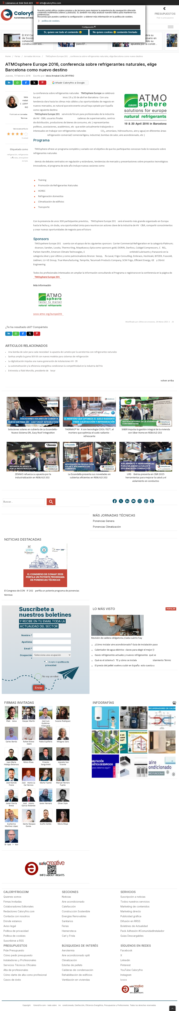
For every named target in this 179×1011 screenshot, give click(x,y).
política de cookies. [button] (51, 21)
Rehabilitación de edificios (77, 974)
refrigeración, (12, 155)
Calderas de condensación (77, 969)
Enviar (38, 687)
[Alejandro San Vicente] (63, 755)
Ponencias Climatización (107, 526)
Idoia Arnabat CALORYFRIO (60, 75)
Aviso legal (9, 926)
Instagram (125, 974)
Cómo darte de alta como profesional (25, 974)
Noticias (66, 896)
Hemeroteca (69, 930)
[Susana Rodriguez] (63, 714)
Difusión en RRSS (130, 921)
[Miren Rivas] (28, 755)
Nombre (26, 635)
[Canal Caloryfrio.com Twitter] (121, 501)
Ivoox (123, 979)
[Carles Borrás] (11, 734)
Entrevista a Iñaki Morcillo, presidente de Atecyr (31, 370)
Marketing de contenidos (134, 906)
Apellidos (27, 642)
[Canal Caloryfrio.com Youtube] (134, 501)
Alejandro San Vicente (63, 763)
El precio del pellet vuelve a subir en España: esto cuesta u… (125, 665)
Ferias (17, 56)
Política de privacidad (15, 930)
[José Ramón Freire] (11, 775)
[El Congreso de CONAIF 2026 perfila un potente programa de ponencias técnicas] (45, 565)
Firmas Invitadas (12, 901)
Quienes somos (12, 896)
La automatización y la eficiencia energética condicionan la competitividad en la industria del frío (55, 366)
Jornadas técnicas (32, 56)
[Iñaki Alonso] (11, 714)
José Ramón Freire (11, 784)
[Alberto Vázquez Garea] (28, 816)
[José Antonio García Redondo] (28, 796)
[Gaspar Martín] (28, 714)
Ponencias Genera (103, 520)
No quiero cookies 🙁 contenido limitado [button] (115, 32)
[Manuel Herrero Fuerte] (63, 775)
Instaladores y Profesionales (19, 960)
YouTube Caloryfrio (131, 969)
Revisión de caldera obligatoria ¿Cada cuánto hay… (117, 638)
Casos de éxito (12, 979)
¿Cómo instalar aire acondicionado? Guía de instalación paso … (127, 644)
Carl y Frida (68, 935)
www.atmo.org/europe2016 (48, 314)
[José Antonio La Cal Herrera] (28, 775)
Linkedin (125, 960)
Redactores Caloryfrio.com (18, 911)
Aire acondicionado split (76, 955)
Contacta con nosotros (16, 916)
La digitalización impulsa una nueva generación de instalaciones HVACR (43, 361)
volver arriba (167, 380)
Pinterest (125, 965)
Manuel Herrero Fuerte (63, 784)
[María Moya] (63, 816)
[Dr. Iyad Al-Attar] (11, 837)
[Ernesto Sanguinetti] (45, 755)
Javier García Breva (11, 804)
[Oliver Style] (63, 796)
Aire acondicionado (73, 901)
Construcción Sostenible (76, 911)
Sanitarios (67, 921)
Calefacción (69, 906)
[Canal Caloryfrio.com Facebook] (115, 501)
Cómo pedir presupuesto (18, 955)
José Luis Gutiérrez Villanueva (45, 723)
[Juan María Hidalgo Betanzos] (11, 755)
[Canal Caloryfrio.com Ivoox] (152, 501)
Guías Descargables (132, 935)
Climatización (69, 960)
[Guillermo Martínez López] (11, 816)
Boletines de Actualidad (134, 926)
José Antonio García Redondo (28, 804)
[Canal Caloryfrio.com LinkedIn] (127, 501)
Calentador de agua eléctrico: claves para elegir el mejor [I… (125, 650)
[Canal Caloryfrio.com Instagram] (140, 501)
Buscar (51, 501)
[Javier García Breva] (11, 796)
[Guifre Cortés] (45, 816)
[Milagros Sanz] (63, 734)
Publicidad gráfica (130, 916)
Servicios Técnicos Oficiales (19, 965)
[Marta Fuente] (45, 775)
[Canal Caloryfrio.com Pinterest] (146, 501)
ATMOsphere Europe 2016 (47, 277)
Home (8, 56)
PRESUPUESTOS (165, 13)
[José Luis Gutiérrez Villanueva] (45, 714)
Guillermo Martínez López (11, 825)
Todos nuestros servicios (135, 901)
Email (28, 648)
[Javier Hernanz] (45, 796)
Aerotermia (68, 950)
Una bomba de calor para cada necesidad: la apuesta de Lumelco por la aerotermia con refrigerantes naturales (62, 352)
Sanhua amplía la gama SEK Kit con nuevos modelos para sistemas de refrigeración (48, 356)
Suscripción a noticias (132, 896)
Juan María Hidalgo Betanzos (11, 763)
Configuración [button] (89, 27)
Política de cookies (14, 935)
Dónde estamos (12, 921)
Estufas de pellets (72, 965)
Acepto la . (57, 663)
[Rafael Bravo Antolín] (28, 734)
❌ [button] (143, 7)
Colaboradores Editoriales (18, 906)
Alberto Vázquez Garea (28, 825)
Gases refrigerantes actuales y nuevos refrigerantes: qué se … (126, 655)
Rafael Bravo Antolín (28, 743)
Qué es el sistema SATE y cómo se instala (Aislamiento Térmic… (134, 660)
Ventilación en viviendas (76, 979)
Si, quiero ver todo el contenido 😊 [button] (63, 32)
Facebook (126, 950)
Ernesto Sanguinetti (46, 763)
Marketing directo (130, 911)
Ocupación (26, 657)
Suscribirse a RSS (13, 940)
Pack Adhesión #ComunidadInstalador (142, 930)
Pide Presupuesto (13, 950)
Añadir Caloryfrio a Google (70, 82)
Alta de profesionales (15, 969)
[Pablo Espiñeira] (45, 734)
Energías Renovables (74, 916)
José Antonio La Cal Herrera (28, 784)
